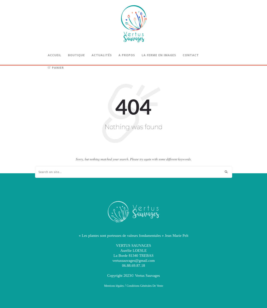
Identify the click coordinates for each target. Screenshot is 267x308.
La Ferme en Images (159, 55)
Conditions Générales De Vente (144, 285)
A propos (126, 55)
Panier (57, 68)
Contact (191, 55)
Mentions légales (114, 285)
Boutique (76, 55)
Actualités (102, 55)
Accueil (54, 55)
